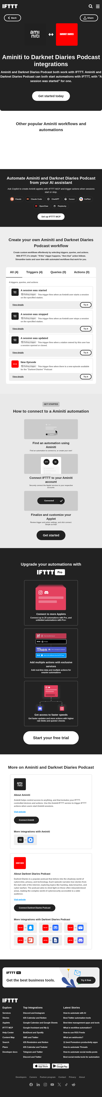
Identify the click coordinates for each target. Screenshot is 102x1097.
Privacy (72, 1077)
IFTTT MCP (7, 1028)
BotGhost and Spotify (33, 1033)
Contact (62, 1077)
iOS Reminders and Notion (35, 1042)
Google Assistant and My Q (36, 1028)
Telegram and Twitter (33, 1052)
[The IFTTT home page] (9, 6)
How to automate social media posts (80, 1052)
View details (18, 305)
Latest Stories (71, 1007)
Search (5, 1042)
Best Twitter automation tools (77, 1018)
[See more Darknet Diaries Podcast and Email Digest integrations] (50, 927)
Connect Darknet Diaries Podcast (34, 908)
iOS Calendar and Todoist (35, 1047)
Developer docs (9, 1052)
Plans (5, 1047)
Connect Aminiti (26, 820)
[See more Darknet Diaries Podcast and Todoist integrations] (25, 940)
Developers (21, 1077)
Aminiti (12, 57)
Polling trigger (30, 294)
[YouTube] (52, 1085)
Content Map (8, 1037)
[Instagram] (45, 1085)
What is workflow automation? (77, 1028)
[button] (98, 6)
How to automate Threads (75, 1047)
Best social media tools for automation (81, 1057)
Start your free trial (51, 738)
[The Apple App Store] (41, 1066)
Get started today (51, 96)
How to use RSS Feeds (74, 1033)
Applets (6, 1023)
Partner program (47, 1077)
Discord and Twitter (32, 1057)
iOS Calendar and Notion (35, 1018)
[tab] (14, 272)
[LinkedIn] (38, 1085)
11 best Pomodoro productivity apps (80, 1042)
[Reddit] (73, 1085)
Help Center (8, 1033)
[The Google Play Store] (60, 1066)
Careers (33, 1077)
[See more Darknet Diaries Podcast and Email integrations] (75, 927)
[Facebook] (31, 1085)
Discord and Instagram (34, 1013)
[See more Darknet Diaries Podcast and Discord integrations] (75, 940)
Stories (5, 1018)
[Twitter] (59, 1085)
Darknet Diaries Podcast (65, 57)
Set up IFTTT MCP (51, 216)
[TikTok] (66, 1085)
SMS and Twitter (30, 1037)
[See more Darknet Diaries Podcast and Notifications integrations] (25, 927)
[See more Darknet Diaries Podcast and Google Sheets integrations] (50, 940)
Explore (7, 1007)
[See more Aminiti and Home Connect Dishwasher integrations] (25, 840)
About (82, 1077)
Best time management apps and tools (81, 1023)
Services (6, 1013)
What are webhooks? (73, 1037)
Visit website (20, 812)
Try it (85, 305)
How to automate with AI (74, 1013)
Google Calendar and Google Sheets (40, 1023)
